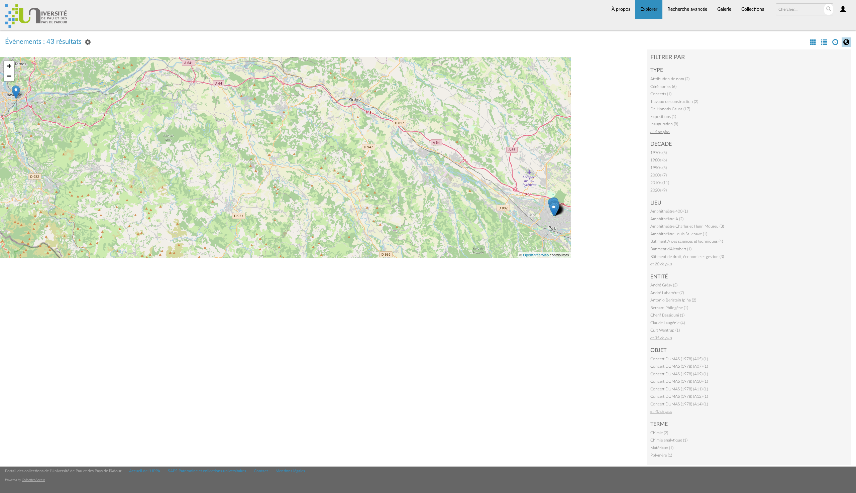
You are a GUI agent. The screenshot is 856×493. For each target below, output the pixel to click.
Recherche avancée (687, 9)
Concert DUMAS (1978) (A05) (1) (679, 359)
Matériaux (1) (661, 448)
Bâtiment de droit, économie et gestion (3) (687, 257)
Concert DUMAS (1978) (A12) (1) (679, 396)
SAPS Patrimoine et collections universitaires (207, 471)
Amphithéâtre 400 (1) (669, 211)
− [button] (9, 76)
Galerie (724, 9)
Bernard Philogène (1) (669, 308)
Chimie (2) (659, 433)
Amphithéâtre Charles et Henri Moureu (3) (687, 226)
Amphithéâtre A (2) (666, 219)
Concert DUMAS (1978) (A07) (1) (679, 366)
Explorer (648, 9)
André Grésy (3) (663, 285)
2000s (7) (658, 175)
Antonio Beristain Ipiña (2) (673, 300)
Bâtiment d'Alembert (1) (670, 249)
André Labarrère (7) (667, 293)
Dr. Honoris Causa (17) (670, 109)
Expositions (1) (663, 117)
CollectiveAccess (33, 480)
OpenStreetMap (536, 254)
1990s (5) (658, 168)
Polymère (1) (661, 455)
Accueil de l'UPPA (144, 471)
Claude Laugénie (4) (667, 323)
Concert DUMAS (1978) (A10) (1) (679, 381)
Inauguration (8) (664, 124)
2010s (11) (659, 183)
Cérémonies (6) (663, 87)
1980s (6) (658, 160)
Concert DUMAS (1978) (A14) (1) (679, 404)
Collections (752, 9)
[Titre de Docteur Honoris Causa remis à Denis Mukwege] (16, 92)
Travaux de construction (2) (674, 102)
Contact (261, 471)
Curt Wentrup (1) (665, 330)
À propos (621, 9)
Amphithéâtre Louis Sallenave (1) (678, 234)
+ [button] (9, 66)
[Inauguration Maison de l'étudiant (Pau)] (553, 209)
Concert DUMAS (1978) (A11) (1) (679, 389)
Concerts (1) (660, 94)
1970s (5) (658, 153)
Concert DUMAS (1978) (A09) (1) (679, 374)
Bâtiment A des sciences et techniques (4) (686, 241)
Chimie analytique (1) (668, 440)
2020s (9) (658, 190)
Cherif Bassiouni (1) (667, 315)
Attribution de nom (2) (669, 79)
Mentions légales (290, 471)
